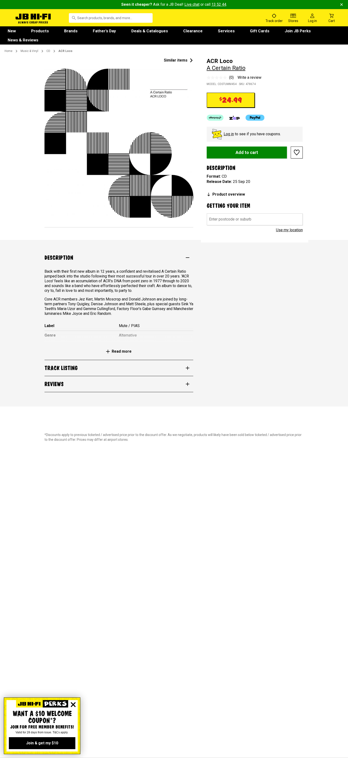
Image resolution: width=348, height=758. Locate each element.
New (12, 30)
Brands (70, 30)
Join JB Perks (298, 30)
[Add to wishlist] (297, 152)
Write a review (249, 77)
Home (8, 51)
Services (226, 30)
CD (48, 51)
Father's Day (104, 30)
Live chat (191, 4)
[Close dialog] (73, 704)
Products (40, 30)
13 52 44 (218, 4)
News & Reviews (23, 40)
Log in (229, 134)
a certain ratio (226, 68)
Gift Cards (259, 30)
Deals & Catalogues (149, 30)
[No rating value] (218, 77)
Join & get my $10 (42, 743)
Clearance (193, 30)
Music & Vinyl (29, 51)
